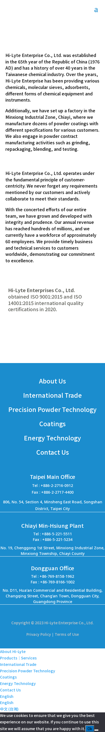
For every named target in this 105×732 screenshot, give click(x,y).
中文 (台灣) (9, 709)
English (6, 696)
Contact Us (10, 689)
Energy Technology (18, 683)
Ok (90, 728)
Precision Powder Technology (27, 670)
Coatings (8, 677)
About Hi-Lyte (13, 651)
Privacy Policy (38, 634)
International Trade (18, 664)
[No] (96, 730)
